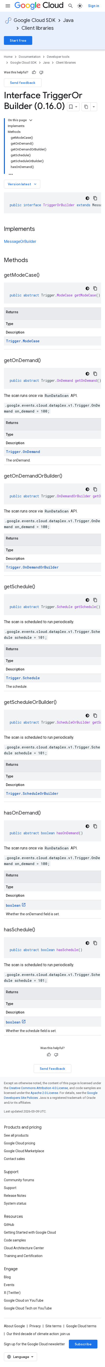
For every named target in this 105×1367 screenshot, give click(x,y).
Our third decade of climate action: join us (38, 1334)
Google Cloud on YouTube (23, 1300)
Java (68, 20)
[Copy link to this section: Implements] (40, 229)
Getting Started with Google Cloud (30, 1232)
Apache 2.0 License (44, 1093)
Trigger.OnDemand (23, 451)
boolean (13, 905)
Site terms (53, 1326)
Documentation (30, 57)
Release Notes (15, 1196)
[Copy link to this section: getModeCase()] (44, 275)
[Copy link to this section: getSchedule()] (40, 587)
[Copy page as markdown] (86, 107)
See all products (16, 1135)
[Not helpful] (41, 72)
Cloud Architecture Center (24, 1248)
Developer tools (58, 57)
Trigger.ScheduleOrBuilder (32, 793)
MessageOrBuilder (20, 241)
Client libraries (37, 28)
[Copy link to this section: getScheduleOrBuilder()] (61, 703)
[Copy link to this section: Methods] (34, 261)
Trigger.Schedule (23, 678)
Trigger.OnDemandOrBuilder (32, 567)
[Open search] (71, 6)
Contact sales (14, 1159)
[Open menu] (8, 6)
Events (9, 1285)
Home (8, 57)
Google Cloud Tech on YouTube (28, 1308)
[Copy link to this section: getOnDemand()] (46, 361)
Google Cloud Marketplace (24, 1151)
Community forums (19, 1180)
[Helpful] (34, 72)
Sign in (93, 6)
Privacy (35, 1326)
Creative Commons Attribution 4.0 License (38, 1088)
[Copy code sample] (95, 198)
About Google (14, 1326)
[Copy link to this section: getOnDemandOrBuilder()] (67, 476)
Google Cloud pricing (19, 1143)
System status (15, 1203)
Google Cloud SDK (34, 20)
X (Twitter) (12, 1293)
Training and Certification (23, 1256)
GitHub (9, 1225)
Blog (7, 1277)
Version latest (22, 184)
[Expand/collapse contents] (31, 120)
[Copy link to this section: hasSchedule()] (40, 930)
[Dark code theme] (87, 198)
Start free (18, 40)
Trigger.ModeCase (23, 341)
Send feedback (22, 82)
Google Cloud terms (81, 1326)
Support (10, 1188)
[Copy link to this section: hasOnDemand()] (46, 813)
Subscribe (83, 1344)
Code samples (15, 1240)
